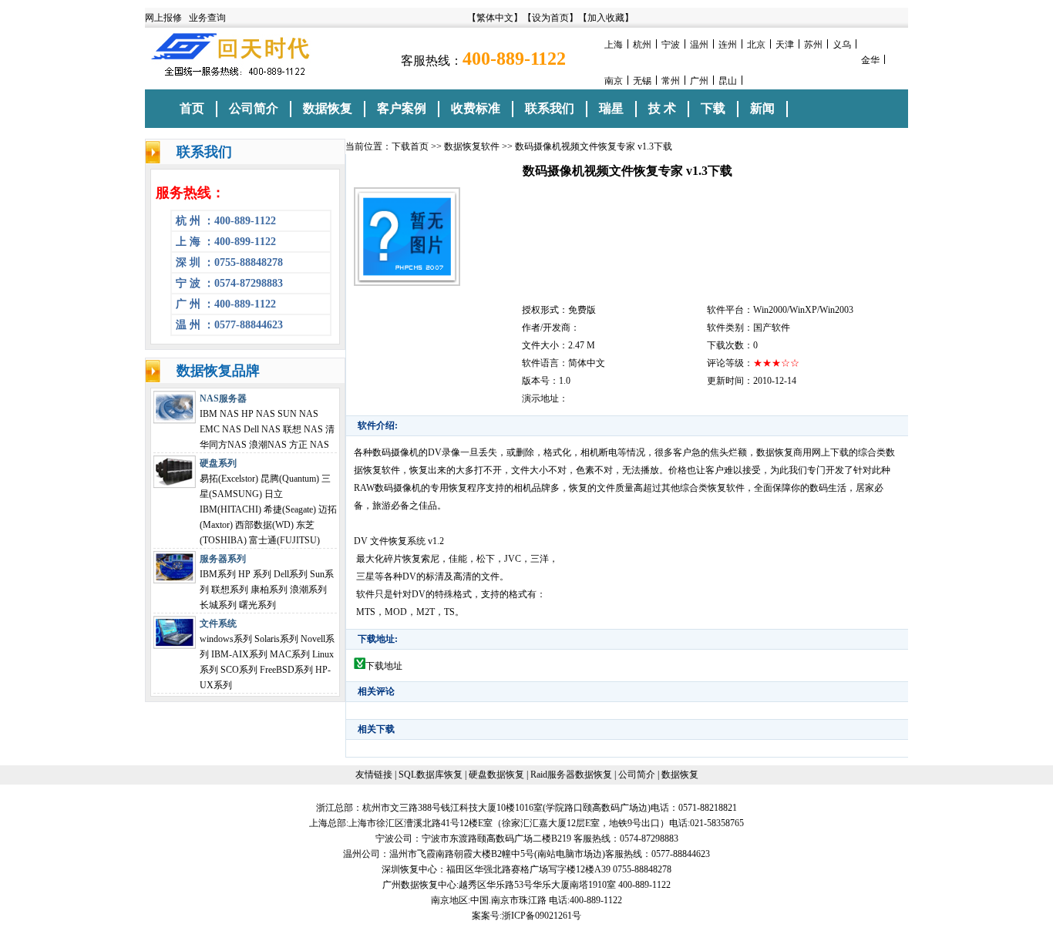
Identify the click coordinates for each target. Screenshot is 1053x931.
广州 (699, 81)
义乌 (842, 44)
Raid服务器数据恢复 (571, 774)
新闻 (762, 108)
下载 (713, 108)
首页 (192, 108)
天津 (784, 44)
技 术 (662, 108)
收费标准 (475, 108)
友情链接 (373, 774)
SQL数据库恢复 (431, 774)
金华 (870, 60)
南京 (613, 81)
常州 (670, 81)
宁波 (670, 44)
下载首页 (410, 146)
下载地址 (383, 665)
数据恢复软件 (472, 146)
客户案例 (401, 108)
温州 (699, 44)
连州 (727, 44)
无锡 (642, 81)
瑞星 (611, 108)
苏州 (813, 44)
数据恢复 (327, 108)
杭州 (642, 44)
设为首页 (550, 17)
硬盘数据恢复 (496, 774)
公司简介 (253, 108)
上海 (613, 44)
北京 (756, 44)
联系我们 (549, 108)
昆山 (727, 81)
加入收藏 (605, 17)
